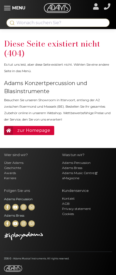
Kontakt (68, 198)
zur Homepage (33, 130)
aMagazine (70, 178)
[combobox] (58, 23)
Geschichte (12, 168)
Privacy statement (76, 209)
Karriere (10, 178)
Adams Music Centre (78, 173)
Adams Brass (72, 168)
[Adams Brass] (7, 224)
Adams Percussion (76, 163)
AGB (66, 204)
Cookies (68, 214)
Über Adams (13, 163)
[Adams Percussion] (7, 207)
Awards (10, 173)
